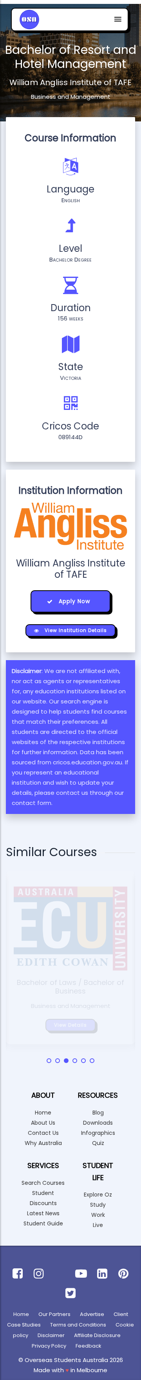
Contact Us (43, 1133)
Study (98, 1205)
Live (98, 1225)
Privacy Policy (49, 1346)
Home (43, 1112)
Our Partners (54, 1314)
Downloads (98, 1123)
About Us (43, 1123)
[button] (49, 1060)
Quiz (98, 1143)
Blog (98, 1112)
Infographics (98, 1133)
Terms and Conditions (78, 1324)
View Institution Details (75, 630)
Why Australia (43, 1143)
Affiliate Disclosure (97, 1335)
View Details (70, 1025)
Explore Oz (98, 1194)
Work (98, 1215)
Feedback (88, 1346)
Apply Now (73, 601)
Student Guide (43, 1223)
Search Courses (43, 1183)
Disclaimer (51, 1335)
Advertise (92, 1314)
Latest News (43, 1213)
